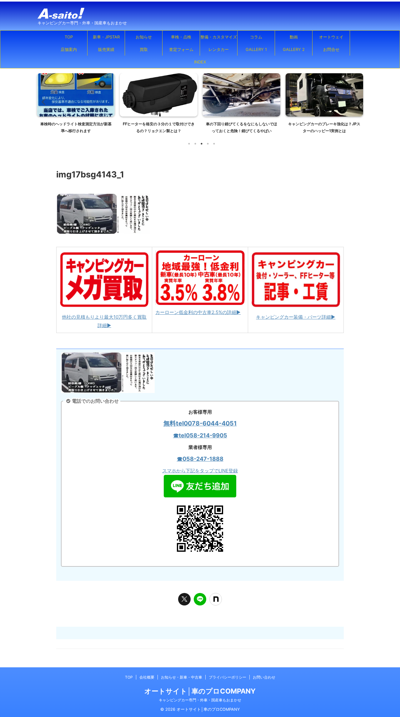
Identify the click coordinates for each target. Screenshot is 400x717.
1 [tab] (189, 144)
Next (357, 101)
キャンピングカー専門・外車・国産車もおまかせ (200, 700)
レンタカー (218, 49)
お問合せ (331, 49)
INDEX (200, 61)
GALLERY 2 (294, 49)
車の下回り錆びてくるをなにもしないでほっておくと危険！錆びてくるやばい (241, 127)
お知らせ (144, 36)
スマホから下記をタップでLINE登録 (200, 471)
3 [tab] (201, 144)
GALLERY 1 (256, 49)
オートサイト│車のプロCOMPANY (200, 691)
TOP (69, 36)
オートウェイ (331, 36)
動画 (294, 36)
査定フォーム (181, 49)
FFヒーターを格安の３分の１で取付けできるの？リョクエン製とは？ (159, 127)
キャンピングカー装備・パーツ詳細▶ (295, 317)
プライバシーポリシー (227, 677)
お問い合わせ (264, 677)
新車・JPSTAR (106, 36)
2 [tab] (195, 144)
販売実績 (106, 49)
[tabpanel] (76, 105)
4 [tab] (208, 144)
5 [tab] (214, 144)
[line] (200, 599)
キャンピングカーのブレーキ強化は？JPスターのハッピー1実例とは (324, 127)
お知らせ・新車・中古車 (181, 677)
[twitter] (184, 599)
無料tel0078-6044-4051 (200, 423)
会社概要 (146, 677)
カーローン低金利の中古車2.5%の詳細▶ (198, 312)
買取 (144, 49)
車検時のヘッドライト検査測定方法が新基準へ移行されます (76, 127)
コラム (256, 36)
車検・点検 (181, 36)
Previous (42, 101)
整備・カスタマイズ (218, 36)
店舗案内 (69, 49)
